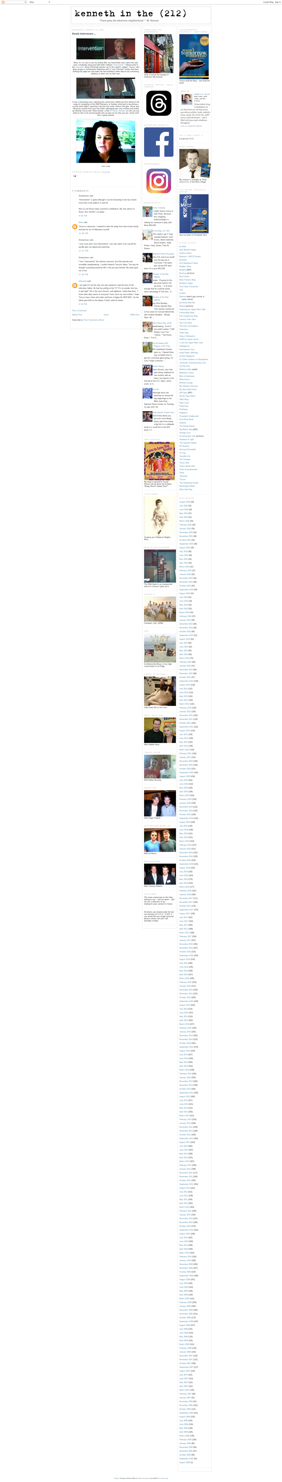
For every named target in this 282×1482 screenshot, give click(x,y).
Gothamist (183, 329)
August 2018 (184, 868)
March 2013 (184, 1115)
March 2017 (184, 933)
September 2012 (186, 1138)
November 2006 (186, 1405)
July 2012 (183, 1146)
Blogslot (182, 270)
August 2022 (184, 685)
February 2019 (185, 845)
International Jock (186, 349)
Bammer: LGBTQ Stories (190, 256)
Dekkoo (182, 296)
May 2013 (183, 1108)
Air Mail (182, 246)
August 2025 (184, 548)
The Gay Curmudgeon (188, 326)
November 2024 (186, 582)
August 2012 (184, 1142)
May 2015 (183, 1016)
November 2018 (186, 856)
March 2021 (184, 750)
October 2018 (185, 860)
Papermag (183, 406)
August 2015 (184, 1005)
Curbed (182, 293)
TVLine (182, 479)
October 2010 (185, 1226)
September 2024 (186, 589)
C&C (181, 290)
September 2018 (186, 864)
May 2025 (183, 559)
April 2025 (183, 563)
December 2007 (186, 1356)
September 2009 (186, 1276)
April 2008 (183, 1340)
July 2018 (183, 872)
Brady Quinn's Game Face (163, 412)
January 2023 (185, 666)
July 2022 (183, 689)
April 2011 (183, 1203)
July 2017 (183, 917)
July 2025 (183, 551)
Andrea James (185, 253)
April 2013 (183, 1112)
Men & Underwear (186, 376)
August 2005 (184, 1462)
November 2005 (186, 1451)
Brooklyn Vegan (186, 283)
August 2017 (184, 913)
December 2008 (186, 1310)
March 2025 (184, 567)
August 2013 (184, 1096)
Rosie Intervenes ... (84, 33)
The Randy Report (187, 426)
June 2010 (183, 1241)
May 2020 (183, 788)
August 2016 (184, 959)
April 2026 (183, 517)
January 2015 (185, 1032)
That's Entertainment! (188, 469)
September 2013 (186, 1093)
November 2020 (186, 765)
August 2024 (184, 593)
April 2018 (183, 883)
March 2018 (184, 887)
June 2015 (183, 1013)
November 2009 (186, 1268)
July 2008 (183, 1329)
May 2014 (183, 1062)
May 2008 (183, 1337)
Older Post (134, 315)
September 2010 (186, 1230)
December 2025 (186, 532)
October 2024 (185, 586)
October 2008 (185, 1317)
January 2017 (185, 940)
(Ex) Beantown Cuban (188, 263)
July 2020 (183, 780)
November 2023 (186, 628)
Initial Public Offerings (188, 353)
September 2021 (186, 727)
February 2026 (185, 525)
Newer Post (77, 315)
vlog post (80, 67)
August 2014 (184, 1051)
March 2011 (184, 1207)
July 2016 (183, 963)
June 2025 (183, 555)
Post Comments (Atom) (94, 320)
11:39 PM (83, 274)
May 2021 (183, 742)
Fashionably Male (186, 313)
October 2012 (185, 1135)
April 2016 (183, 974)
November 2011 (186, 1176)
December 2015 (186, 990)
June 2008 (183, 1333)
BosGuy (182, 273)
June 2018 (183, 875)
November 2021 (186, 719)
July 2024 (183, 597)
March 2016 (184, 978)
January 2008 (185, 1352)
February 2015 (185, 1028)
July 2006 (183, 1420)
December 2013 (186, 1081)
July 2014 (183, 1054)
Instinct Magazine (186, 356)
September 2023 (186, 635)
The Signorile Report (188, 443)
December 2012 (186, 1127)
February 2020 (185, 799)
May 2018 (183, 879)
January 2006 (185, 1443)
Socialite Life (184, 456)
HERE (191, 139)
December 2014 (186, 1035)
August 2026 (184, 502)
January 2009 (185, 1306)
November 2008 (186, 1314)
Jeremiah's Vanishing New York (192, 363)
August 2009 (184, 1279)
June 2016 (183, 967)
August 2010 (184, 1234)
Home (106, 315)
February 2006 (185, 1439)
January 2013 (185, 1123)
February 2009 (185, 1302)
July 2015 (183, 1009)
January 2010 (185, 1260)
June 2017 (183, 921)
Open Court (184, 403)
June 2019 (183, 830)
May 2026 (183, 513)
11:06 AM (83, 233)
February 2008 (185, 1348)
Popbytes (183, 413)
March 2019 (184, 841)
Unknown (83, 281)
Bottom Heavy (158, 366)
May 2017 (183, 925)
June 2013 (183, 1104)
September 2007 (186, 1367)
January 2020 (185, 803)
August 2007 (184, 1371)
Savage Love (184, 433)
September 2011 (186, 1184)
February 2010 (185, 1256)
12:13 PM (83, 251)
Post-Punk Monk (186, 419)
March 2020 (184, 795)
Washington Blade (187, 486)
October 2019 (185, 814)
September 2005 (186, 1459)
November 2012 (186, 1131)
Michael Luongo (186, 383)
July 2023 (183, 643)
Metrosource (184, 379)
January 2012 (185, 1169)
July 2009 (183, 1283)
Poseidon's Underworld (189, 416)
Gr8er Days (184, 333)
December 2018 (186, 852)
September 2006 (186, 1413)
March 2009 (184, 1298)
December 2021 (186, 715)
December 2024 (186, 578)
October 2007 (185, 1363)
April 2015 (183, 1020)
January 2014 (185, 1077)
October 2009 (185, 1272)
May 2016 (183, 971)
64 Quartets (184, 446)
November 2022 (186, 673)
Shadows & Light (186, 439)
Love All (155, 389)
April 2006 (183, 1432)
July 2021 (183, 734)
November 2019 (186, 811)
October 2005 (185, 1455)
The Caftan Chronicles (188, 286)
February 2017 (185, 936)
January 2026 (185, 528)
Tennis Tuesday (158, 208)
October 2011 (185, 1180)
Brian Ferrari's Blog (187, 280)
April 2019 (183, 837)
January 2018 (185, 894)
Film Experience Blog (188, 316)
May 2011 (183, 1199)
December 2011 (186, 1173)
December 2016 (186, 944)
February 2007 (185, 1394)
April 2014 (183, 1066)
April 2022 (183, 700)
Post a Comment (79, 310)
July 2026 (183, 506)
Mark (81, 222)
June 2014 (183, 1058)
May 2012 (183, 1154)
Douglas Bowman (142, 1478)
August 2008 (184, 1325)
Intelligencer (184, 346)
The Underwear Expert (188, 483)
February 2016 (185, 982)
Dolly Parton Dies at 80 (161, 323)
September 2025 (186, 544)
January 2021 (185, 757)
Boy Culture (184, 276)
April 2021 (183, 746)
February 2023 (185, 662)
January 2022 (185, 711)
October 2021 (185, 723)
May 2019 (183, 833)
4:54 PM (83, 304)
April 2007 (183, 1386)
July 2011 (183, 1192)
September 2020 (186, 772)
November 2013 (186, 1085)
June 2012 (183, 1150)
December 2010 (186, 1218)
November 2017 (186, 902)
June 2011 (183, 1196)
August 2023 (184, 639)
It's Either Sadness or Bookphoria (193, 359)
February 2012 (185, 1165)
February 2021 (185, 753)
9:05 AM (83, 216)
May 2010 (183, 1245)
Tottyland (183, 476)
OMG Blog (183, 399)
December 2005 (186, 1447)
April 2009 (183, 1295)
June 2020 (183, 784)
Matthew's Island (186, 373)
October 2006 (185, 1409)
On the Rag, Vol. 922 (160, 231)
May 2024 (183, 605)
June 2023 (183, 647)
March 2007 (184, 1390)
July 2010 (183, 1237)
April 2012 (183, 1157)
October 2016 (185, 952)
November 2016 (186, 948)
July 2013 (183, 1100)
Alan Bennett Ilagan (187, 250)
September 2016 (186, 955)
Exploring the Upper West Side (192, 309)
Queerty (182, 423)
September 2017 (186, 910)
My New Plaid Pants (188, 389)
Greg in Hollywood (187, 336)
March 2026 (184, 521)
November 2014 (186, 1039)
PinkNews (183, 409)
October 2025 (185, 540)
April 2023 (183, 654)
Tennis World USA (187, 466)
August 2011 (184, 1188)
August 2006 (184, 1417)
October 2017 (185, 906)
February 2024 (185, 616)
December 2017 (186, 898)
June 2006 (183, 1424)
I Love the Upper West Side (191, 343)
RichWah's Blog (186, 429)
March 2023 (184, 658)
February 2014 (185, 1074)
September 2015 (186, 1001)
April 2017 (183, 929)
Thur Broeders (163, 1478)
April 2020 (183, 791)
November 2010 (186, 1222)
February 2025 (185, 570)
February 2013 (185, 1119)
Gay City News (185, 323)
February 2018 (185, 891)
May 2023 (183, 650)
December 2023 (186, 624)
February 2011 (185, 1211)
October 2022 (185, 677)
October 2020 (185, 769)
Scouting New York (187, 436)
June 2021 (183, 738)
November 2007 (186, 1359)
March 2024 (184, 612)
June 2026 (183, 509)
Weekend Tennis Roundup (163, 254)
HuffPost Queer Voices (189, 339)
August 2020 (184, 776)
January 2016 (185, 986)
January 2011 (185, 1215)
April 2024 (183, 609)
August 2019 (184, 822)
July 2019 (183, 826)
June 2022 (183, 692)
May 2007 (183, 1382)
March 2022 (184, 704)
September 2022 (186, 681)
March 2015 (184, 1024)
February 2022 (185, 708)
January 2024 (185, 620)
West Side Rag (185, 489)
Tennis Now (184, 463)
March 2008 (184, 1344)
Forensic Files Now (187, 319)
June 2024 (183, 601)
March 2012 (184, 1161)
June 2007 (183, 1378)
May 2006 (183, 1428)
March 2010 (184, 1253)
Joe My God (184, 366)
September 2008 (186, 1321)
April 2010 (183, 1249)
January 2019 (185, 849)
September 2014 (186, 1047)
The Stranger (184, 459)
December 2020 (186, 761)
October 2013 (185, 1089)
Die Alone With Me (187, 303)
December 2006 (186, 1401)
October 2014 (185, 1043)
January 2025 (185, 574)
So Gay (182, 453)
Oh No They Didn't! (187, 396)
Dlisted (182, 306)
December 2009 (186, 1264)
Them (181, 473)
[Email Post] (74, 176)
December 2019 (186, 807)
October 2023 (185, 631)
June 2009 (183, 1287)
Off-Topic (183, 393)
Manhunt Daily (185, 369)
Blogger (116, 1478)
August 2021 (184, 730)
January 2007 (185, 1398)
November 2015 (186, 993)
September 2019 (186, 818)
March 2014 (184, 1070)
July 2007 (183, 1375)
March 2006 (184, 1436)
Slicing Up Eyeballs (187, 449)
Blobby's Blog (185, 266)
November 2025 (186, 536)
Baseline (183, 260)
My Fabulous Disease (188, 386)
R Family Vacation (118, 111)
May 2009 (183, 1291)
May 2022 (183, 696)
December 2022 (186, 670)
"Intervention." (119, 65)
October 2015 (185, 997)
